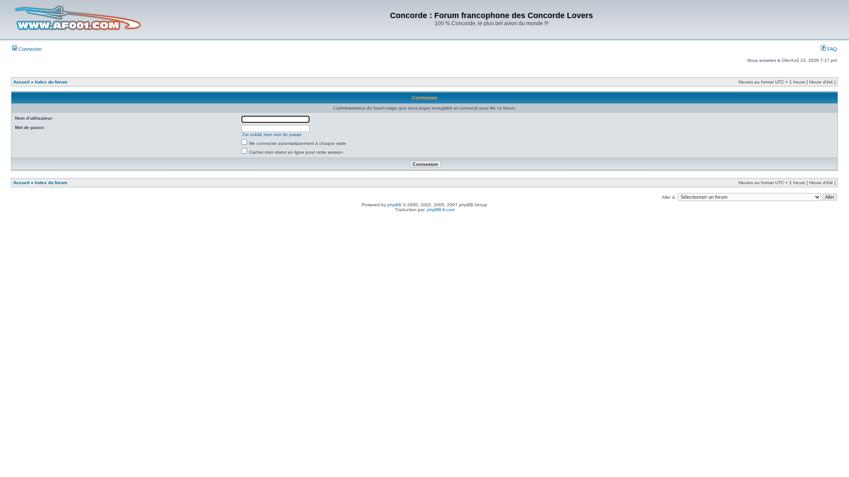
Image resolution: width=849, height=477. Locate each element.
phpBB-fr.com (441, 209)
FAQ (831, 49)
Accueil (21, 82)
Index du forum (51, 82)
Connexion (29, 49)
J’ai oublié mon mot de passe (272, 134)
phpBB (394, 204)
